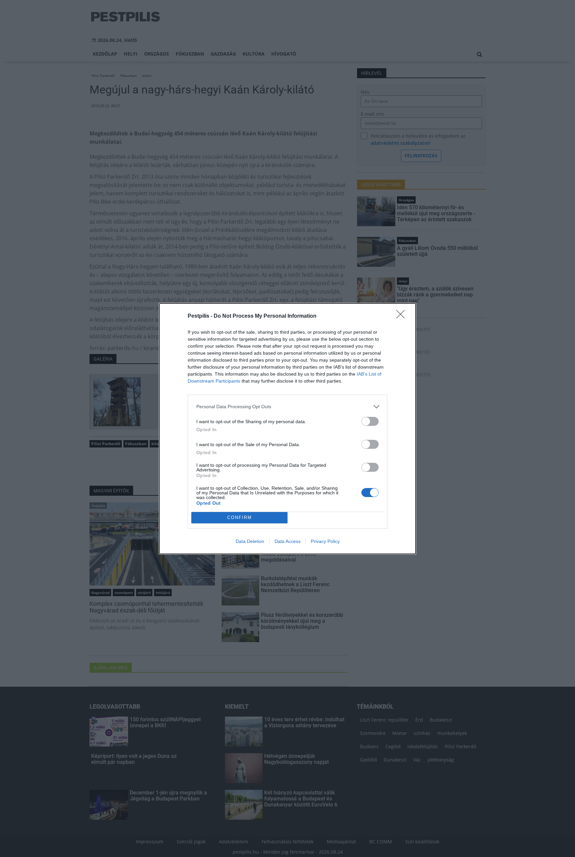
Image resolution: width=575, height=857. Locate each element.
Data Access (287, 541)
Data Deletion (250, 541)
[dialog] (287, 428)
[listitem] (287, 406)
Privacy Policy (325, 541)
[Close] (402, 316)
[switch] (370, 421)
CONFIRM (239, 517)
